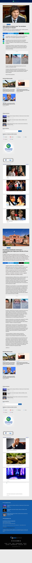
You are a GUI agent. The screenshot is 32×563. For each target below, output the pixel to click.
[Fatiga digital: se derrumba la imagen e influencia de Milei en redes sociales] (5, 120)
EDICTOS (25, 544)
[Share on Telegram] (16, 33)
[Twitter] (3, 37)
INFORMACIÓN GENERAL (19, 543)
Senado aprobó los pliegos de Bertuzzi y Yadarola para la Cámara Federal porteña (18, 116)
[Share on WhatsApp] (26, 33)
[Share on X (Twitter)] (10, 33)
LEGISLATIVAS (8, 544)
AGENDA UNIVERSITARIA (13, 544)
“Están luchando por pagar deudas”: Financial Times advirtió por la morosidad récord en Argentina (23, 90)
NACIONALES (8, 24)
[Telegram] (3, 41)
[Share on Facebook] (5, 33)
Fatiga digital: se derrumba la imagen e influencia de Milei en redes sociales (17, 120)
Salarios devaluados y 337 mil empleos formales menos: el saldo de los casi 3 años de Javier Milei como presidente (9, 90)
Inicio (3, 3)
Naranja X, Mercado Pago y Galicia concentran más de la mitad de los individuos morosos (17, 124)
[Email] (3, 39)
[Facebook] (3, 35)
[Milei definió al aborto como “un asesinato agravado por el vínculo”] (16, 14)
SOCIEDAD (6, 543)
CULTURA (9, 543)
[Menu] (3, 1)
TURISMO (13, 543)
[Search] (28, 1)
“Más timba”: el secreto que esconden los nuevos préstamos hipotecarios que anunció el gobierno (9, 104)
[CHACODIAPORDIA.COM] (16, 1)
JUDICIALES (24, 543)
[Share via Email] (21, 33)
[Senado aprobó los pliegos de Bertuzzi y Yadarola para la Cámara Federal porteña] (5, 116)
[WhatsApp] (3, 43)
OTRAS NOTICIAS (20, 544)
